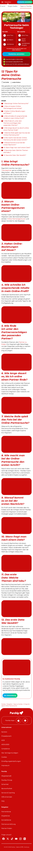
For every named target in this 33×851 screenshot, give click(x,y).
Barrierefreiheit (6, 788)
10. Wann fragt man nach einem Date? (17, 147)
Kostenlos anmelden (25, 2)
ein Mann (10, 40)
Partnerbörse (6, 811)
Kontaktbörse (6, 820)
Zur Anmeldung (10, 695)
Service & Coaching (8, 793)
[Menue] (2, 2)
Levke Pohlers (16, 82)
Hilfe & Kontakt (6, 797)
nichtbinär (10, 44)
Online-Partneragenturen (16, 219)
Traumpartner (6, 170)
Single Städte (12, 6)
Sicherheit (5, 784)
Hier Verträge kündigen (9, 753)
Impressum (5, 765)
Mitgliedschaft (6, 776)
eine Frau (10, 35)
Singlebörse (5, 816)
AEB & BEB (5, 744)
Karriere (4, 732)
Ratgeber (7, 2)
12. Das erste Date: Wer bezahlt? (15, 155)
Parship (3, 704)
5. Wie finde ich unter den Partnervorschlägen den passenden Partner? (13, 123)
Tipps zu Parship (26, 6)
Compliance (5, 749)
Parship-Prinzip (6, 780)
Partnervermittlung (8, 824)
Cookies (4, 757)
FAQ (2, 801)
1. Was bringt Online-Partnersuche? (16, 103)
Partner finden (6, 828)
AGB (3, 740)
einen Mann (24, 40)
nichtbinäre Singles (26, 44)
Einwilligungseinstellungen (11, 761)
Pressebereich (6, 736)
